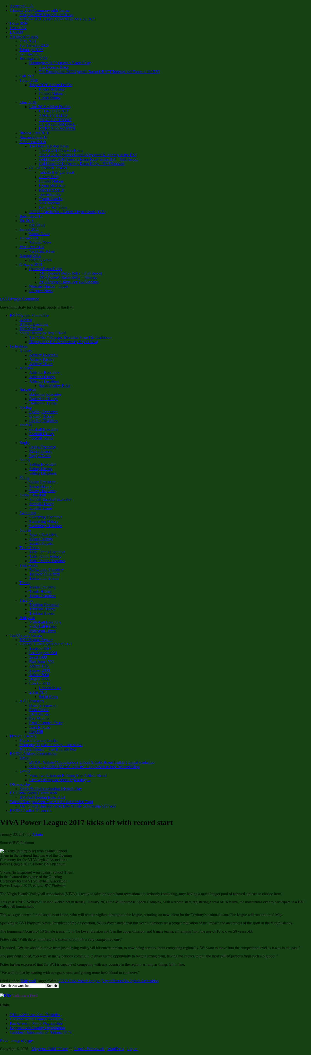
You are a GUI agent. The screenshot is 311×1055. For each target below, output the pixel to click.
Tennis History (40, 591)
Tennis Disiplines (42, 596)
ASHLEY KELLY (53, 115)
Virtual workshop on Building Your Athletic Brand (68, 775)
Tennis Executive (42, 587)
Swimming (27, 513)
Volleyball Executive (45, 622)
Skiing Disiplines (42, 491)
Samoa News (39, 234)
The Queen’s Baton (54, 67)
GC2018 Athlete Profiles (48, 168)
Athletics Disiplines (44, 381)
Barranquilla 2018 (33, 137)
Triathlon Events (41, 613)
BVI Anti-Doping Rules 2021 (42, 797)
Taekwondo (28, 565)
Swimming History (43, 521)
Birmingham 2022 (33, 58)
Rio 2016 (26, 221)
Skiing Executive (42, 482)
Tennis (24, 583)
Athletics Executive (44, 372)
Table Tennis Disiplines (47, 561)
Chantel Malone (51, 94)
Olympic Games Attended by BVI (45, 644)
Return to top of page (16, 1040)
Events (24, 771)
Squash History (41, 539)
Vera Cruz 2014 (31, 247)
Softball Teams (40, 508)
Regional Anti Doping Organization (37, 1028)
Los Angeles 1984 (43, 653)
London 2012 (39, 683)
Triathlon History (42, 609)
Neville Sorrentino (53, 207)
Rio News (37, 225)
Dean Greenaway (42, 705)
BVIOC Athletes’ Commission (33, 754)
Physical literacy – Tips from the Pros (48, 749)
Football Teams (41, 438)
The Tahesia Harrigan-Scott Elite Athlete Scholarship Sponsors (67, 806)
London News (50, 688)
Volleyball (27, 618)
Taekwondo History (44, 574)
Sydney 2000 (39, 670)
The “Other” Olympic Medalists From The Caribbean (70, 337)
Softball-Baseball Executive (50, 499)
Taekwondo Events (44, 578)
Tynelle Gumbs (50, 199)
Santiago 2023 (30, 54)
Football (25, 425)
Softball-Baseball (32, 495)
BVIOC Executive (33, 324)
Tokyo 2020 (28, 80)
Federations (18, 346)
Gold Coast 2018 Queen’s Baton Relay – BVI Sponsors (82, 164)
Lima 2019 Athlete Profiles (49, 107)
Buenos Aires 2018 (34, 133)
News (23, 758)
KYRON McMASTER (57, 129)
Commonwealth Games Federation (36, 1019)
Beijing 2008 (39, 679)
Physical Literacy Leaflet (38, 740)
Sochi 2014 (38, 692)
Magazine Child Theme (49, 1049)
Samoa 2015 (29, 229)
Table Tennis (29, 548)
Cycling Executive (43, 412)
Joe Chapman (49, 203)
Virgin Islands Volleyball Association (130, 981)
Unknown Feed (25, 995)
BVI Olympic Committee (19, 299)
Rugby (24, 442)
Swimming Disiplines (45, 526)
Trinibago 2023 (31, 50)
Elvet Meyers (39, 714)
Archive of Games (24, 37)
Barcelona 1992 (41, 662)
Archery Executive (43, 355)
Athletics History (42, 377)
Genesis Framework (88, 1049)
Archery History (41, 359)
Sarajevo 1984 (40, 648)
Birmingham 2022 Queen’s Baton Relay (60, 63)
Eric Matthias (39, 718)
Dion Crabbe (39, 710)
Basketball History (43, 399)
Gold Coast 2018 (32, 142)
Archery (25, 351)
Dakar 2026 (19, 23)
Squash (25, 530)
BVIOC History (31, 329)
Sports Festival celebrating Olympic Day (50, 789)
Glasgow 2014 (30, 264)
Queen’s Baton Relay (45, 269)
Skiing (24, 478)
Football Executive (43, 429)
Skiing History (40, 486)
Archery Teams (41, 364)
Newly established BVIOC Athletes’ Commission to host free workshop (84, 767)
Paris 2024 (27, 41)
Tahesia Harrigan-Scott (56, 172)
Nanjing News (40, 260)
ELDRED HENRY (54, 111)
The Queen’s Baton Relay (49, 146)
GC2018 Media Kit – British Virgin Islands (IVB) (67, 212)
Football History (41, 434)
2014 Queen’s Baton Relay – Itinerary (68, 277)
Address (25, 320)
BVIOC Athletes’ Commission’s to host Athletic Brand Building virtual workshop (91, 762)
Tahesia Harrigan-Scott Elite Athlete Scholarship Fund (51, 802)
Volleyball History (43, 626)
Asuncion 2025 (21, 6)
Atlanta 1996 (39, 666)
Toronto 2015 (29, 238)
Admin (37, 834)
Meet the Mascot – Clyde (48, 286)
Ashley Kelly (49, 177)
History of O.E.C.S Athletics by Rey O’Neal (63, 342)
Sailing (24, 460)
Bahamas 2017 (30, 216)
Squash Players (40, 543)
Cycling (25, 407)
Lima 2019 (27, 102)
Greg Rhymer (39, 727)
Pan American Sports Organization (36, 1023)
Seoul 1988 (38, 657)
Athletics (26, 368)
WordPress (115, 1049)
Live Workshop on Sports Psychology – (59, 780)
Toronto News (40, 242)
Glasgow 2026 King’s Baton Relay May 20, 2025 (57, 19)
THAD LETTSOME (55, 120)
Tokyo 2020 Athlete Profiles (50, 85)
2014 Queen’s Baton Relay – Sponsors (68, 282)
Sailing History (40, 469)
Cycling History (41, 416)
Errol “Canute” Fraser (46, 723)
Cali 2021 (27, 76)
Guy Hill (36, 732)
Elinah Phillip (49, 98)
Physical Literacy (23, 736)
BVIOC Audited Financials (31, 810)
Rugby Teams (40, 456)
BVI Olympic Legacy (36, 640)
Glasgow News (41, 291)
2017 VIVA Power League (79, 981)
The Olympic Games (26, 635)
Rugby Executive (42, 447)
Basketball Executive (45, 394)
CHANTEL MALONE (57, 124)
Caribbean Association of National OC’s (40, 1032)
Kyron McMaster (52, 89)
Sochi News (48, 697)
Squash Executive (43, 534)
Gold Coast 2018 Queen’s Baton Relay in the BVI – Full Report (88, 159)
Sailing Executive (42, 464)
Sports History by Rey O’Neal (42, 333)
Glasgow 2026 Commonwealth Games (39, 10)
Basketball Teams (42, 403)
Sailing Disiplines (42, 473)
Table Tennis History (45, 556)
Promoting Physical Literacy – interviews (51, 745)
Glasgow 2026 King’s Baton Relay (46, 15)
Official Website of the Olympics (35, 1015)
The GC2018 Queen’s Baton (61, 150)
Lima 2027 (18, 28)
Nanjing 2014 (30, 256)
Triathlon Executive (44, 605)
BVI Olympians (31, 701)
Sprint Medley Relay (55, 386)
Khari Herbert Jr (51, 190)
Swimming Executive (45, 517)
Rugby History (40, 451)
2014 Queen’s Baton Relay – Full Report (70, 273)
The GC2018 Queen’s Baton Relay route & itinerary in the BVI (88, 155)
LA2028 (16, 32)
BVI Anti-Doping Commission (33, 793)
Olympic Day (20, 784)
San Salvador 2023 (34, 45)
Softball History (41, 504)
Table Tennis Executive (47, 552)
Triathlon (26, 600)
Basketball (27, 390)
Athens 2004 (39, 675)
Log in (132, 1049)
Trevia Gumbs (50, 194)
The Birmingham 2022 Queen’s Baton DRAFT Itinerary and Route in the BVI (99, 72)
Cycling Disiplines (43, 421)
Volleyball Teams (42, 631)
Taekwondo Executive (46, 570)
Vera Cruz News (42, 251)
